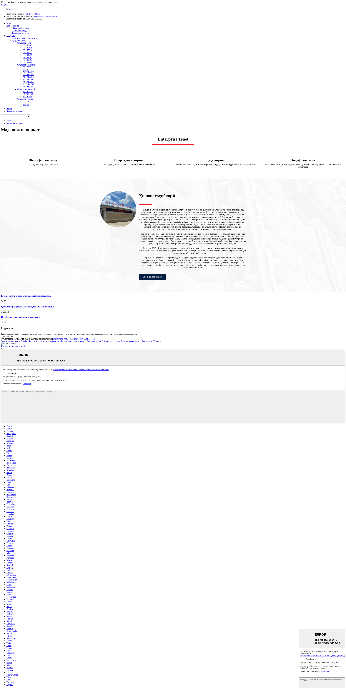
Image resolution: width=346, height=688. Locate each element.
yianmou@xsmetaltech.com (46, 16)
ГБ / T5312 (27, 52)
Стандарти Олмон (25, 99)
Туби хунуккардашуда (131, 341)
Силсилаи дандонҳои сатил (24, 38)
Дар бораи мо (12, 26)
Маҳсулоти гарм (60, 339)
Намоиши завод (19, 31)
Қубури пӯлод (18, 40)
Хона (8, 23)
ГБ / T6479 (27, 55)
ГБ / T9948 (27, 62)
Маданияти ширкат (21, 28)
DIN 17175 (28, 104)
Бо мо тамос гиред (14, 111)
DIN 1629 (27, 101)
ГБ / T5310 (27, 50)
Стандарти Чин (24, 43)
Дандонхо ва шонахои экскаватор (43, 341)
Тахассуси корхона (20, 33)
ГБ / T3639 (27, 48)
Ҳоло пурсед (7, 336)
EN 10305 (27, 96)
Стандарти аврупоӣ (26, 89)
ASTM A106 (28, 72)
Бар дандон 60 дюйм (151, 341)
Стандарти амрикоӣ (26, 65)
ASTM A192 (28, 77)
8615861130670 (33, 14)
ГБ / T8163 (27, 60)
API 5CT (27, 67)
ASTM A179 (28, 74)
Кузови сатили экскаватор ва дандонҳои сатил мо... (26, 296)
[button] (152, 277)
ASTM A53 (28, 87)
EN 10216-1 (28, 91)
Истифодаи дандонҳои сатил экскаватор (20, 317)
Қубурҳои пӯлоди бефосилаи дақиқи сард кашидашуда (27, 306)
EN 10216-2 (28, 94)
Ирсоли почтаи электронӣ (13, 346)
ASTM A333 (28, 82)
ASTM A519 (28, 84)
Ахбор (9, 108)
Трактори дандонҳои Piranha (14, 341)
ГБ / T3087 (27, 45)
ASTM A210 (28, 79)
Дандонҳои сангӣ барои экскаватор (103, 341)
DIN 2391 (27, 106)
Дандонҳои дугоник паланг (73, 341)
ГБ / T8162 (27, 57)
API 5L (26, 70)
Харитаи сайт (76, 339)
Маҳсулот (10, 35)
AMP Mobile (90, 339)
